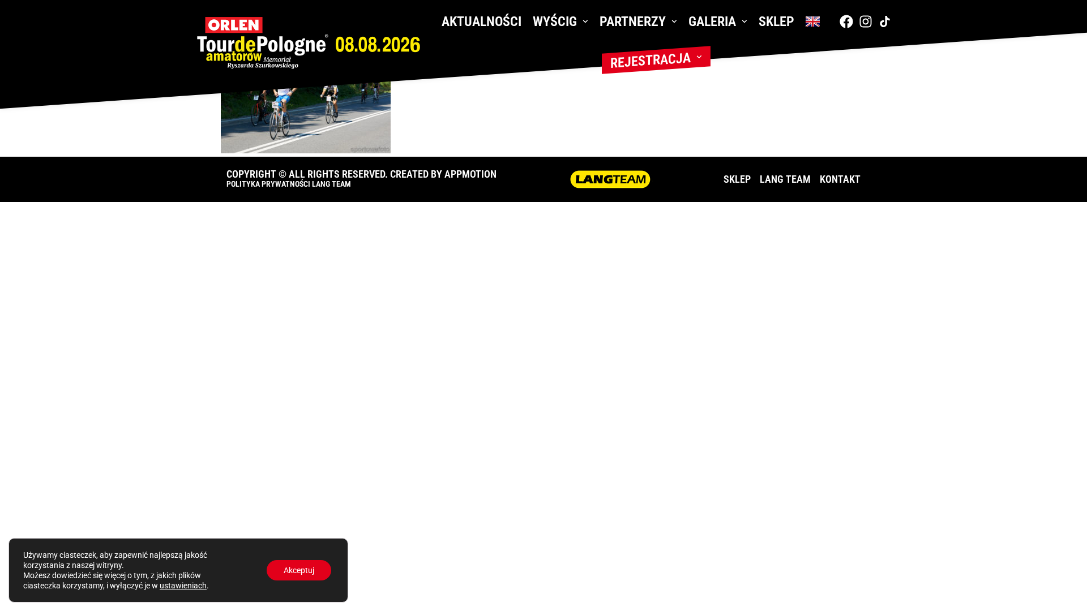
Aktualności (481, 21)
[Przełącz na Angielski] (813, 21)
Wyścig (555, 21)
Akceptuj (299, 570)
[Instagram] (865, 21)
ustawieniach (183, 585)
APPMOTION (470, 174)
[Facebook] (846, 21)
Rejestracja (650, 60)
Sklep (776, 21)
